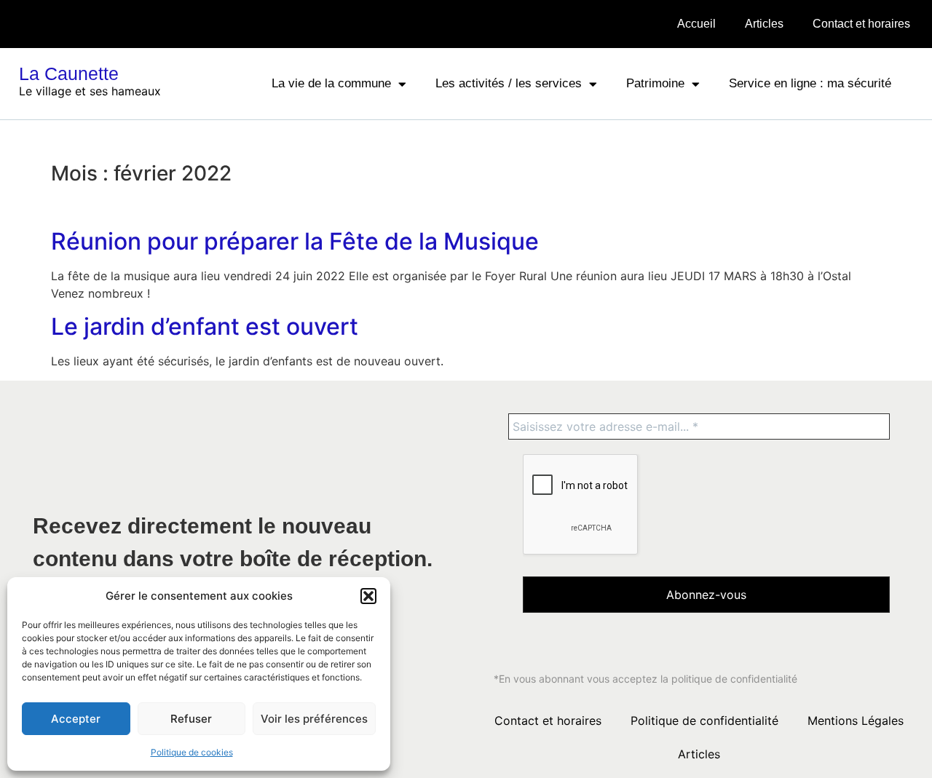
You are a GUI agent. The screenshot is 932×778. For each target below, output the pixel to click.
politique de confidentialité (734, 678)
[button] (368, 596)
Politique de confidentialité (704, 720)
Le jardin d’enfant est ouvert (204, 326)
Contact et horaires (861, 23)
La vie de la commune (331, 83)
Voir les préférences (314, 719)
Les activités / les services (508, 83)
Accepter (75, 719)
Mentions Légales (855, 720)
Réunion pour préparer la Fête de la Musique (295, 241)
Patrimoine (655, 83)
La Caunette (69, 73)
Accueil (696, 23)
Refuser (191, 719)
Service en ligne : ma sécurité (810, 83)
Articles (764, 23)
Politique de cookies (192, 752)
